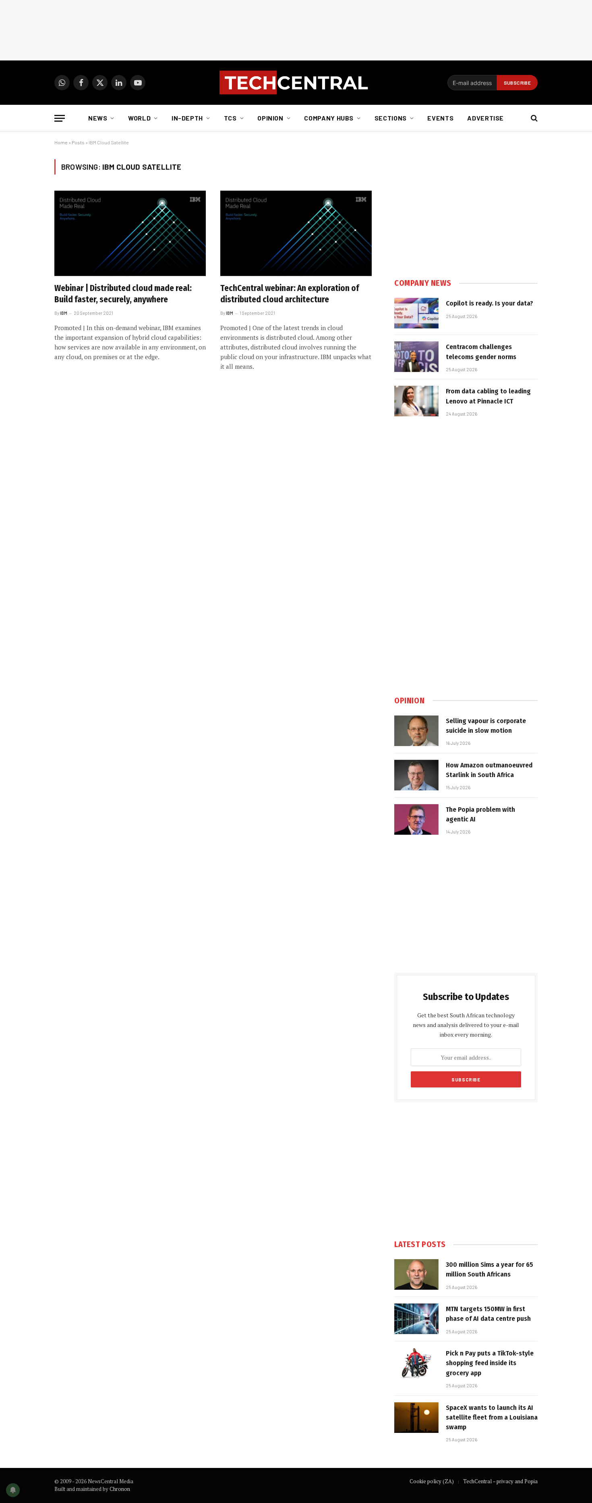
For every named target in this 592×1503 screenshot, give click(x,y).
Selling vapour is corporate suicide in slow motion (486, 726)
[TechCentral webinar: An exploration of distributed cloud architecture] (296, 233)
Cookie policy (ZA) (432, 1481)
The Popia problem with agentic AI (480, 814)
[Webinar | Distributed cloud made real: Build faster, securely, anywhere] (130, 233)
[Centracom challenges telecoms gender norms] (416, 356)
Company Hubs (329, 118)
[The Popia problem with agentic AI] (416, 819)
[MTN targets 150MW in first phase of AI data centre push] (416, 1318)
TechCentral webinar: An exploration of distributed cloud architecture (289, 294)
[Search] (533, 118)
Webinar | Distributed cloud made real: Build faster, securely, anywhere (123, 294)
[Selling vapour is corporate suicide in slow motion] (416, 730)
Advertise (485, 118)
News (98, 118)
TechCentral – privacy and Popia (500, 1481)
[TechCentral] (296, 82)
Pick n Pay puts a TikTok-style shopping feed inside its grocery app (490, 1363)
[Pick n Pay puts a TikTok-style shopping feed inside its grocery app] (416, 1363)
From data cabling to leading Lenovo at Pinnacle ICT (488, 396)
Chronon (120, 1489)
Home (61, 142)
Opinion (270, 118)
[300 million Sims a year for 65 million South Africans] (416, 1274)
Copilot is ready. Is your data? (489, 303)
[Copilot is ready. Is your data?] (416, 313)
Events (440, 118)
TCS (230, 118)
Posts (78, 142)
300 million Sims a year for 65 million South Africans (489, 1269)
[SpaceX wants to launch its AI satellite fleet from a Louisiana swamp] (416, 1417)
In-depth (187, 118)
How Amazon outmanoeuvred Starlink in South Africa (489, 770)
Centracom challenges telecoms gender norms (481, 352)
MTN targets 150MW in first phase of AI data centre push (488, 1314)
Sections (391, 118)
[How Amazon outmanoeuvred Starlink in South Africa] (416, 775)
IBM (63, 313)
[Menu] (59, 118)
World (139, 118)
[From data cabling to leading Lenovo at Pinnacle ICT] (416, 401)
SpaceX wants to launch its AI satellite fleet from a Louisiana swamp (492, 1417)
